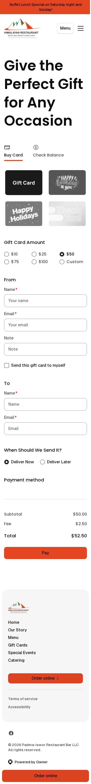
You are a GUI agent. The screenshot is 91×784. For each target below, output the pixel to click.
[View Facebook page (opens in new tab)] (11, 733)
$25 (43, 254)
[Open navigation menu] (81, 28)
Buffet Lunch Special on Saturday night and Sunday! (46, 7)
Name (10, 289)
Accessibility (19, 707)
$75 (15, 262)
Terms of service (23, 699)
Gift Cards (18, 645)
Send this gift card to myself (38, 365)
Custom (74, 262)
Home (13, 622)
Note (8, 338)
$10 (14, 254)
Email (10, 313)
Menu (65, 28)
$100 (43, 262)
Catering (16, 660)
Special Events (22, 652)
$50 (70, 254)
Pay (45, 553)
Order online (45, 775)
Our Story (17, 630)
